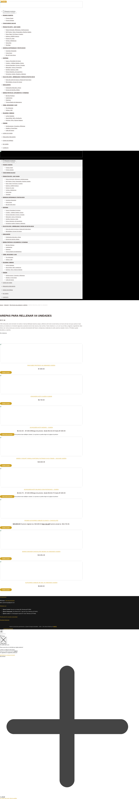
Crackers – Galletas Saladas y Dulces (15, 63)
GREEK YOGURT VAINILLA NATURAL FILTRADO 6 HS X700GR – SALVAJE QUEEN (41, 458)
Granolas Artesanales (11, 51)
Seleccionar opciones (7, 434)
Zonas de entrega (8, 140)
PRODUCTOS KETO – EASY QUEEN (11, 27)
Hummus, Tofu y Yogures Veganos (14, 120)
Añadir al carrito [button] (6, 372)
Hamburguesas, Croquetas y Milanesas (15, 126)
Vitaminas (8, 100)
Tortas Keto (8, 43)
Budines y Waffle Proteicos (12, 36)
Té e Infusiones (9, 108)
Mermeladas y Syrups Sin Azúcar (14, 82)
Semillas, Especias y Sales (12, 69)
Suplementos (9, 98)
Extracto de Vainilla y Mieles (13, 90)
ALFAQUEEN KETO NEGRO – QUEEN (41, 427)
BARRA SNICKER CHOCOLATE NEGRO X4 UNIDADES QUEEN (41, 551)
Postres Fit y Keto (10, 38)
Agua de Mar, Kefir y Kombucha (14, 118)
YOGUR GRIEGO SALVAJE (9, 23)
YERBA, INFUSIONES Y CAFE (10, 105)
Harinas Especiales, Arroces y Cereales (15, 65)
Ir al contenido (3, 0)
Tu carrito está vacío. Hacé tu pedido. (8, 798)
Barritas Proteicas (10, 95)
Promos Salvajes (10, 20)
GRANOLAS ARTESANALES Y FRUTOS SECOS (14, 48)
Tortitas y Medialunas (11, 40)
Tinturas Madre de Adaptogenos (14, 102)
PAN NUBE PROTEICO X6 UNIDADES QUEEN (41, 365)
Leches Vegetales (10, 116)
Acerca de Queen (7, 133)
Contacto (5, 147)
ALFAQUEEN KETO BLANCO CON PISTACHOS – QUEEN (41, 489)
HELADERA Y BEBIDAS (8, 113)
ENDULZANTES (7, 85)
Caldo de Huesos (10, 130)
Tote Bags (8, 45)
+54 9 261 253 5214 (9, 600)
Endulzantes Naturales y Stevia (13, 87)
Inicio (1, 305)
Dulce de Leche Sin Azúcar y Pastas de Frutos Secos (18, 79)
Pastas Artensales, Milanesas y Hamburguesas (17, 30)
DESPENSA (5, 58)
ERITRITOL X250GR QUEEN (7, 655)
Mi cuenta (5, 144)
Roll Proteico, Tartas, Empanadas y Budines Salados (18, 32)
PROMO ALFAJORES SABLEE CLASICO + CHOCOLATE (41, 520)
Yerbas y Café (9, 110)
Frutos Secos (9, 53)
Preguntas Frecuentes (9, 137)
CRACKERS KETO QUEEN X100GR (41, 396)
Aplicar (15, 651)
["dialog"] (69, 717)
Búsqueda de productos (10, 11)
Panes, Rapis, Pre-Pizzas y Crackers (14, 34)
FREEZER (5, 123)
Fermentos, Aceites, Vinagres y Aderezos (16, 74)
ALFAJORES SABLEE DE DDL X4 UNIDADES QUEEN (41, 582)
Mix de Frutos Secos (11, 55)
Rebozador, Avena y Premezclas (14, 67)
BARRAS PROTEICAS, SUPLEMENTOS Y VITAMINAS (16, 92)
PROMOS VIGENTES (8, 15)
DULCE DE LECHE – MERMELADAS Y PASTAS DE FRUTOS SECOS (19, 77)
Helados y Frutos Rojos (11, 128)
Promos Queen (9, 18)
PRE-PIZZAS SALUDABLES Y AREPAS (18, 305)
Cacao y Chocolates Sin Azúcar (13, 61)
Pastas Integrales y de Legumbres (14, 72)
